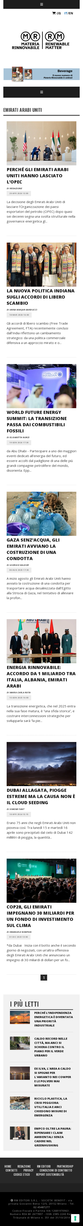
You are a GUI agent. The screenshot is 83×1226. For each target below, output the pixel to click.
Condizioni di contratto (56, 1170)
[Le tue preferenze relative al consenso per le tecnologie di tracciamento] (75, 1218)
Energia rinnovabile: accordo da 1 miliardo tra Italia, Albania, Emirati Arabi (41, 676)
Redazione (24, 1166)
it (66, 13)
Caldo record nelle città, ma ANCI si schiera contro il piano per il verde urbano (50, 1047)
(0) (58, 13)
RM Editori (44, 1166)
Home (7, 1166)
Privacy (28, 1170)
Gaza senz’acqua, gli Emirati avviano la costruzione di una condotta (33, 549)
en (71, 13)
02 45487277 (41, 1207)
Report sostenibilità (50, 1174)
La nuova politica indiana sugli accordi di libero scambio (41, 297)
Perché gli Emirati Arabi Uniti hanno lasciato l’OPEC (37, 175)
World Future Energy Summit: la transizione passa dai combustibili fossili (37, 421)
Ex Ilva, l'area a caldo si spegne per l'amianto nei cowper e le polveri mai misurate (52, 1077)
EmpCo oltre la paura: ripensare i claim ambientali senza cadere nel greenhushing (52, 1137)
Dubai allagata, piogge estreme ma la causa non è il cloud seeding (41, 796)
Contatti (11, 1170)
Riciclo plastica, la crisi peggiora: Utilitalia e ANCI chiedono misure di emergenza (50, 1107)
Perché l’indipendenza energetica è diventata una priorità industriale (53, 1019)
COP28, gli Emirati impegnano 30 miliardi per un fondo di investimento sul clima (40, 916)
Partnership (65, 1166)
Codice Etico (22, 1174)
